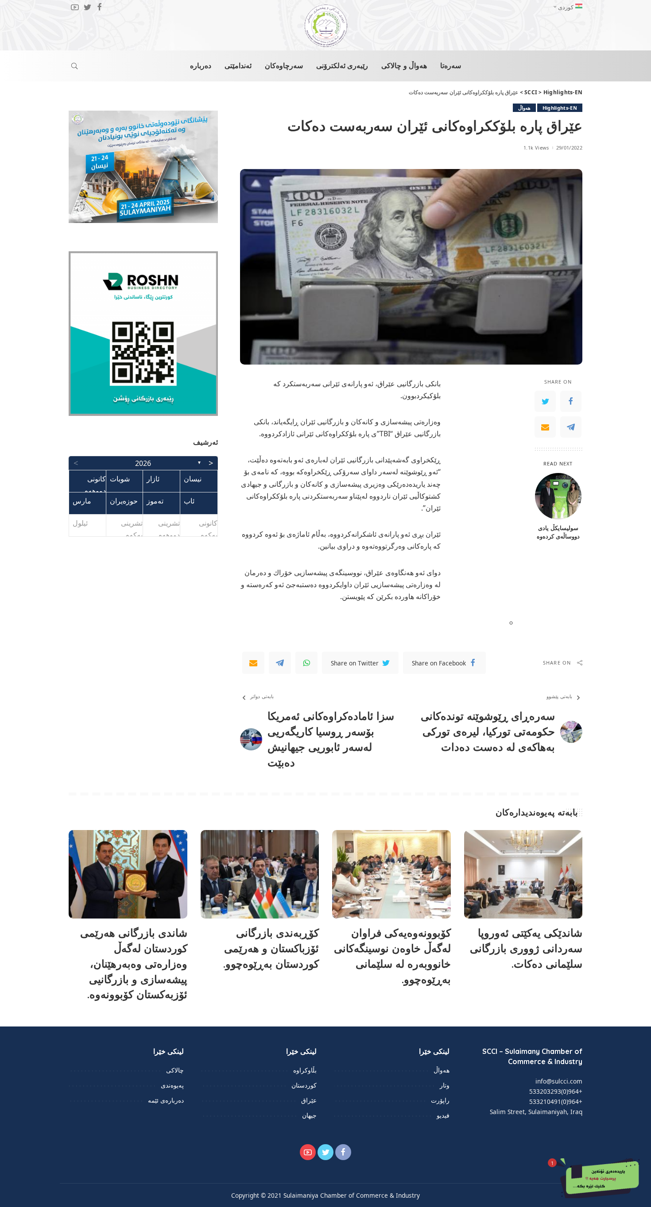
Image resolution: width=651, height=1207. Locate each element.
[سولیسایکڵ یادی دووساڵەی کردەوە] (558, 496)
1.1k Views (536, 147)
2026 (143, 463)
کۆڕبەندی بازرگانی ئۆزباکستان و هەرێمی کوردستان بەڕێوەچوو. (271, 948)
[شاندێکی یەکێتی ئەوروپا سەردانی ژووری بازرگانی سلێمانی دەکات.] (523, 874)
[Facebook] (570, 400)
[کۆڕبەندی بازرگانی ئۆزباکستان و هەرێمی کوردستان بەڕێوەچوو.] (260, 874)
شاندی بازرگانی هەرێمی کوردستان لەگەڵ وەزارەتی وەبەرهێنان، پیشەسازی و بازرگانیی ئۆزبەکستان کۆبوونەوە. (133, 963)
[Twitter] (545, 400)
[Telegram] (570, 426)
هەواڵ (524, 107)
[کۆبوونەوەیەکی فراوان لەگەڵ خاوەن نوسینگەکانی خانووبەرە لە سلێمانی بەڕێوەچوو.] (391, 874)
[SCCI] (325, 25)
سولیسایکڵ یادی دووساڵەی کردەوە (558, 532)
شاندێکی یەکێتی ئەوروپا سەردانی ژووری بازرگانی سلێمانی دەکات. (526, 948)
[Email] (545, 426)
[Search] (74, 65)
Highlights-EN (559, 107)
